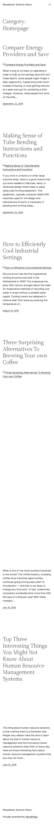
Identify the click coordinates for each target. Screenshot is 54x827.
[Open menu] (49, 4)
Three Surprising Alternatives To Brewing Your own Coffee (25, 352)
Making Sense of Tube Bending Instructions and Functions (23, 145)
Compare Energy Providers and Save (26, 50)
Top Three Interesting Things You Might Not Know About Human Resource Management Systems (25, 659)
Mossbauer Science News (17, 4)
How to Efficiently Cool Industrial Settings (24, 251)
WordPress (32, 816)
